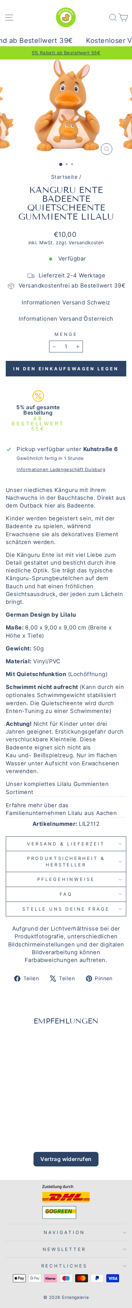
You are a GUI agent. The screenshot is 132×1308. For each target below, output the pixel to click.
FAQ (66, 894)
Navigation (64, 1232)
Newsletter (64, 1249)
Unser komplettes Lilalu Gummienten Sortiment (57, 788)
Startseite (64, 177)
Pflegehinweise (66, 879)
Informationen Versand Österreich (66, 318)
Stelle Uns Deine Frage (65, 909)
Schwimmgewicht (61, 695)
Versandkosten (86, 242)
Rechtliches (64, 1265)
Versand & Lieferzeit (66, 843)
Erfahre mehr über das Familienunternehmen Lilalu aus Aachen (61, 809)
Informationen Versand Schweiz (66, 302)
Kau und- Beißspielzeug (39, 755)
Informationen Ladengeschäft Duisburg (61, 469)
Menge (66, 334)
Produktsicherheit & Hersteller (66, 861)
